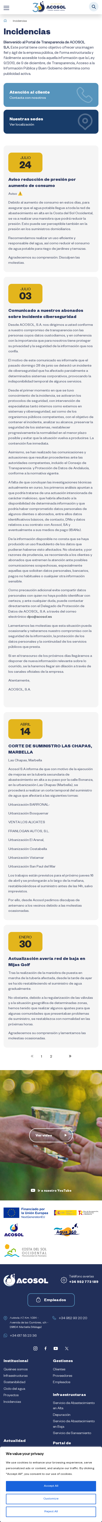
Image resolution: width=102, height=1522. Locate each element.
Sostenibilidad (14, 1383)
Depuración (61, 1415)
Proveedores (62, 1376)
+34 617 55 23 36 (23, 1336)
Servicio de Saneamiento (72, 1434)
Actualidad (15, 1441)
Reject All (51, 1511)
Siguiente (69, 1056)
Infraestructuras (16, 1376)
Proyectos (11, 1396)
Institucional (16, 1361)
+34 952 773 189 (83, 1282)
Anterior (33, 1056)
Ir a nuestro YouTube (54, 1191)
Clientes (59, 1370)
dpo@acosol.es (39, 617)
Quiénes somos (16, 1370)
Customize (51, 1499)
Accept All (51, 1486)
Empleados (55, 1301)
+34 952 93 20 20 (73, 1319)
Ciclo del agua (14, 1389)
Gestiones (63, 1361)
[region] (51, 1484)
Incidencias (12, 1402)
